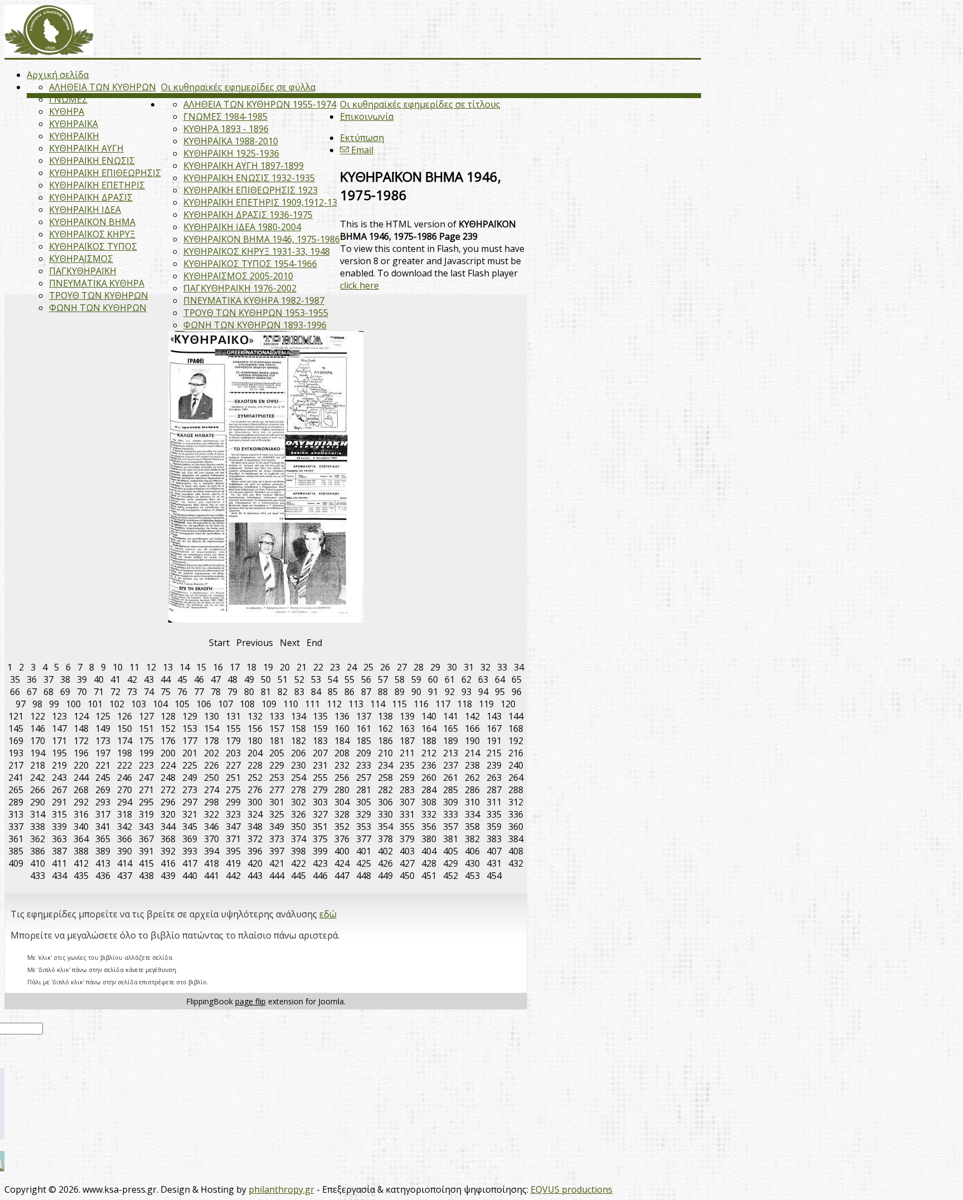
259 (407, 777)
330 (385, 814)
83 (299, 692)
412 (81, 863)
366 (124, 839)
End (314, 643)
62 (466, 679)
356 (428, 826)
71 (99, 692)
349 (276, 826)
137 (363, 716)
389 (102, 851)
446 (320, 875)
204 (254, 753)
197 (102, 753)
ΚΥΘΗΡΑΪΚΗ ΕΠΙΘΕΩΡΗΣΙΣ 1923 (250, 190)
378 (385, 839)
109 (268, 704)
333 (450, 814)
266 (37, 790)
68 (48, 692)
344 (168, 826)
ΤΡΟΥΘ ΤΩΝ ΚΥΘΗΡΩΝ (98, 295)
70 (82, 692)
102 (116, 704)
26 (385, 667)
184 (341, 741)
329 (363, 814)
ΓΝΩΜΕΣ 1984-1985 (225, 116)
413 (102, 863)
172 (81, 741)
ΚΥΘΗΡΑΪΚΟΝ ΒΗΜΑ (92, 222)
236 (428, 765)
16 (218, 667)
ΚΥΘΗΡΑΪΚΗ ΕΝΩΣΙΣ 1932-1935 (249, 178)
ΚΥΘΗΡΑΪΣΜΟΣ (81, 258)
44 (165, 679)
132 (254, 716)
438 (146, 875)
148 (81, 728)
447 (341, 875)
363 (59, 839)
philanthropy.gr (281, 1189)
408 (515, 851)
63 (483, 679)
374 (298, 839)
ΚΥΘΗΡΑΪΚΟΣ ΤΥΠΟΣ (93, 246)
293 (102, 802)
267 (59, 790)
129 (189, 716)
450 (407, 875)
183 (320, 741)
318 (124, 814)
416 (168, 863)
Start (219, 643)
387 (59, 851)
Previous (254, 643)
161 (363, 728)
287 (494, 790)
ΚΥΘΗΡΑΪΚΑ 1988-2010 (230, 141)
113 (355, 704)
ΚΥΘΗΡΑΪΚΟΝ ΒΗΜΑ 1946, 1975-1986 (261, 239)
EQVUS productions (571, 1189)
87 (366, 692)
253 (276, 777)
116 (421, 704)
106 (203, 704)
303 (320, 802)
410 (37, 863)
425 (363, 863)
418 (211, 863)
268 (81, 790)
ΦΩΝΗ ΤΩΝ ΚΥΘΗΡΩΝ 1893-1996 (255, 325)
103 (138, 704)
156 (254, 728)
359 (494, 826)
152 (168, 728)
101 (95, 704)
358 (472, 826)
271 (146, 790)
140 (428, 716)
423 (320, 863)
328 (341, 814)
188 (428, 741)
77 (199, 692)
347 (233, 826)
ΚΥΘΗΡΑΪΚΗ (74, 136)
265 (15, 790)
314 (37, 814)
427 (407, 863)
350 (298, 826)
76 (182, 692)
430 (472, 863)
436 (102, 875)
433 (37, 875)
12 (151, 667)
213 (450, 753)
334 (472, 814)
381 (450, 839)
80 (249, 692)
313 (15, 814)
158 (298, 728)
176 (168, 741)
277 (276, 790)
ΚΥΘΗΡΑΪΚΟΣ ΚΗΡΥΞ (92, 234)
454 (494, 875)
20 (285, 667)
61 (450, 679)
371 (233, 839)
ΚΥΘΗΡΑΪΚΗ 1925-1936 (231, 153)
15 (201, 667)
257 (363, 777)
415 (146, 863)
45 (182, 679)
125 (102, 716)
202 (211, 753)
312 (515, 802)
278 (298, 790)
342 (124, 826)
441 (211, 875)
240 (515, 765)
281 (363, 790)
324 (254, 814)
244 (81, 777)
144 (515, 716)
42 (132, 679)
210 (385, 753)
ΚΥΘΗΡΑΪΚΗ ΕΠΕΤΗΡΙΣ (97, 185)
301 (276, 802)
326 (298, 814)
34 (519, 667)
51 (283, 679)
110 (290, 704)
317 (102, 814)
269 (102, 790)
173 (102, 741)
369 (189, 839)
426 (385, 863)
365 (102, 839)
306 (385, 802)
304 (341, 802)
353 (363, 826)
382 (472, 839)
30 (452, 667)
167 (494, 728)
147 (59, 728)
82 (283, 692)
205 (276, 753)
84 (316, 692)
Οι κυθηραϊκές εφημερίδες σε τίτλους (420, 104)
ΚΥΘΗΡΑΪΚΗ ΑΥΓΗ (86, 148)
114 (377, 704)
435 (81, 875)
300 (254, 802)
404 (428, 851)
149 (102, 728)
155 (233, 728)
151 (146, 728)
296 (168, 802)
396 (254, 851)
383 (494, 839)
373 (276, 839)
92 (450, 692)
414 (124, 863)
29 (435, 667)
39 (82, 679)
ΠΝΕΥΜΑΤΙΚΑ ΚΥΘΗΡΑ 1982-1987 (253, 300)
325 (276, 814)
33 (502, 667)
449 (385, 875)
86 (349, 692)
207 (320, 753)
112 (334, 704)
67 (32, 692)
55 (349, 679)
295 (146, 802)
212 (428, 753)
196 (81, 753)
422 (298, 863)
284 (428, 790)
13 (168, 667)
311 (494, 802)
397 (276, 851)
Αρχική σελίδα (58, 75)
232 (341, 765)
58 (400, 679)
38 (65, 679)
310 (472, 802)
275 (233, 790)
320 (168, 814)
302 (298, 802)
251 (233, 777)
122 (37, 716)
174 (124, 741)
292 (81, 802)
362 (37, 839)
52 (299, 679)
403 (407, 851)
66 (15, 692)
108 (247, 704)
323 (233, 814)
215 (494, 753)
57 (383, 679)
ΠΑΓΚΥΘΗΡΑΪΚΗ (82, 271)
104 (160, 704)
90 (416, 692)
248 (168, 777)
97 (21, 704)
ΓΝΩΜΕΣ (68, 99)
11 (134, 667)
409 (15, 863)
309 (450, 802)
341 (102, 826)
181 (276, 741)
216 (515, 753)
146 (37, 728)
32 (485, 667)
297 (189, 802)
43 (149, 679)
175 (146, 741)
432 (515, 863)
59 (416, 679)
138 (385, 716)
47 (216, 679)
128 (168, 716)
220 (81, 765)
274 (211, 790)
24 (352, 667)
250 (211, 777)
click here (359, 285)
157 (276, 728)
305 (363, 802)
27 (402, 667)
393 (189, 851)
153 (189, 728)
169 (15, 741)
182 (298, 741)
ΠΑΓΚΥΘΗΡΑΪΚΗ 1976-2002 (239, 288)
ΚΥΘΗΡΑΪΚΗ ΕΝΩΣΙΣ (92, 160)
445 (298, 875)
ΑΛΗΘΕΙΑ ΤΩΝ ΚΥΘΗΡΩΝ (102, 87)
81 (266, 692)
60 (433, 679)
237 (450, 765)
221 (102, 765)
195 (59, 753)
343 (146, 826)
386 (37, 851)
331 (407, 814)
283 (407, 790)
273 (189, 790)
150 (124, 728)
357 (450, 826)
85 (333, 692)
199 (146, 753)
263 (494, 777)
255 (320, 777)
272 (168, 790)
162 (385, 728)
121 (15, 716)
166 (472, 728)
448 (363, 875)
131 (233, 716)
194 (37, 753)
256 (341, 777)
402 (385, 851)
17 (235, 667)
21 (301, 667)
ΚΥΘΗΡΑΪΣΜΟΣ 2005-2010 (238, 276)
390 (124, 851)
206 (298, 753)
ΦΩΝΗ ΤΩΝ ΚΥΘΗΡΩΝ (98, 308)
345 (189, 826)
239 (494, 765)
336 (515, 814)
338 (37, 826)
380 (428, 839)
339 (59, 826)
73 (132, 692)
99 (54, 704)
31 (469, 667)
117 (442, 704)
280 (341, 790)
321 (189, 814)
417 (189, 863)
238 (472, 765)
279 (320, 790)
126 (124, 716)
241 (15, 777)
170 (37, 741)
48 (232, 679)
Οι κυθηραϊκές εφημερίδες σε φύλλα (238, 87)
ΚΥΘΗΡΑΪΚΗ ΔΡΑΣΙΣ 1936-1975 (248, 214)
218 (37, 765)
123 (59, 716)
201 (189, 753)
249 (189, 777)
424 (341, 863)
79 (232, 692)
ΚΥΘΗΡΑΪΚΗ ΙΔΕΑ (85, 209)
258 (385, 777)
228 (254, 765)
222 (124, 765)
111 (312, 704)
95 (500, 692)
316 (81, 814)
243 (59, 777)
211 (407, 753)
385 (15, 851)
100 (73, 704)
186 (385, 741)
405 (450, 851)
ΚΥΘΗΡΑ (66, 111)
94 (483, 692)
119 (486, 704)
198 (124, 753)
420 (254, 863)
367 (146, 839)
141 (450, 716)
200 (168, 753)
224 (168, 765)
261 (450, 777)
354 (385, 826)
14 (184, 667)
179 (233, 741)
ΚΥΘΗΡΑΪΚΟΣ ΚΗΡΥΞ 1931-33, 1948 (256, 251)
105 (181, 704)
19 (268, 667)
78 (216, 692)
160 (341, 728)
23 (335, 667)
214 (472, 753)
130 (211, 716)
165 (450, 728)
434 (59, 875)
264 (515, 777)
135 (320, 716)
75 (165, 692)
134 (298, 716)
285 (450, 790)
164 (428, 728)
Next (290, 643)
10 (118, 667)
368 (168, 839)
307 (407, 802)
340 (81, 826)
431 (494, 863)
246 (124, 777)
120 (507, 704)
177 (189, 741)
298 (211, 802)
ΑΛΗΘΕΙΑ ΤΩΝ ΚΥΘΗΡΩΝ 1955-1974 (259, 104)
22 (318, 667)
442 (233, 875)
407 (494, 851)
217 (15, 765)
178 (211, 741)
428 (428, 863)
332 (428, 814)
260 (428, 777)
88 (383, 692)
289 (15, 802)
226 (211, 765)
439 (168, 875)
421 (276, 863)
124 (81, 716)
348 (254, 826)
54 (333, 679)
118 (464, 704)
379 (407, 839)
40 (99, 679)
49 (249, 679)
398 (298, 851)
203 (233, 753)
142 (472, 716)
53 (316, 679)
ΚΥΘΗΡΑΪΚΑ (73, 124)
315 (59, 814)
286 (472, 790)
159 (320, 728)
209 (363, 753)
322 (211, 814)
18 (251, 667)
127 (146, 716)
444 (276, 875)
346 (211, 826)
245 (102, 777)
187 (407, 741)
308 (428, 802)
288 (515, 790)
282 (385, 790)
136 (341, 716)
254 (298, 777)
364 (81, 839)
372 (254, 839)
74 (149, 692)
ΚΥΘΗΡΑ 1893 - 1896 (226, 129)
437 (124, 875)
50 (266, 679)
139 (407, 716)
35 (15, 679)
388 (81, 851)
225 (189, 765)
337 (15, 826)
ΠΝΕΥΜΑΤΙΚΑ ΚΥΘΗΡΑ (96, 283)
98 (37, 704)
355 (407, 826)
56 (366, 679)
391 (146, 851)
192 (515, 741)
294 (124, 802)
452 (450, 875)
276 (254, 790)
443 (254, 875)
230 (298, 765)
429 (450, 863)
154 (211, 728)
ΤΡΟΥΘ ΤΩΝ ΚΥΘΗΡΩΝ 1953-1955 (255, 313)
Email (361, 150)
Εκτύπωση (362, 138)
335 (494, 814)
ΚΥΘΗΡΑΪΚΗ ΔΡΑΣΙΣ (91, 197)
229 (276, 765)
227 (233, 765)
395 (233, 851)
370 (211, 839)
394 (211, 851)
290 (37, 802)
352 (341, 826)
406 (472, 851)
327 (320, 814)
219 (59, 765)
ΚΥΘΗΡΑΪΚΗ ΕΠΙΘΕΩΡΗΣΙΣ (105, 173)
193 (15, 753)
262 (472, 777)
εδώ (328, 914)
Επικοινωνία (366, 116)
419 (233, 863)
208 (341, 753)
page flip (250, 1001)
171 (59, 741)
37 (48, 679)
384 (515, 839)
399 (320, 851)
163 (407, 728)
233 (363, 765)
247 (146, 777)
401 (363, 851)
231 (320, 765)
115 (399, 704)
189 (450, 741)
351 (320, 826)
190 (472, 741)
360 (515, 826)
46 (199, 679)
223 (146, 765)
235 (407, 765)
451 (428, 875)
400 (341, 851)
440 (189, 875)
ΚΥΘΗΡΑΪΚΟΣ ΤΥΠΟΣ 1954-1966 (250, 264)
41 (115, 679)
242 (37, 777)
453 (472, 875)
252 (254, 777)
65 (517, 679)
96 (517, 692)
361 (15, 839)
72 (115, 692)
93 (466, 692)
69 (65, 692)
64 (500, 679)
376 (341, 839)
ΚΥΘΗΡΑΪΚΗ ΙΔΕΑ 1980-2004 (242, 227)
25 (368, 667)
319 (146, 814)
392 (168, 851)
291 (59, 802)
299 (233, 802)
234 (385, 765)
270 (124, 790)
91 (433, 692)
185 (363, 741)
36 (32, 679)
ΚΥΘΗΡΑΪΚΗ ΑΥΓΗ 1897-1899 (243, 165)
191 (494, 741)
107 (225, 704)
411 (59, 863)
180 (254, 741)
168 (515, 728)
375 (320, 839)
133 (276, 716)
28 (419, 667)
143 (494, 716)
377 (363, 839)
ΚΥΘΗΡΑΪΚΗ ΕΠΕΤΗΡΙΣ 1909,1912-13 (260, 202)
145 (15, 728)
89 (400, 692)
